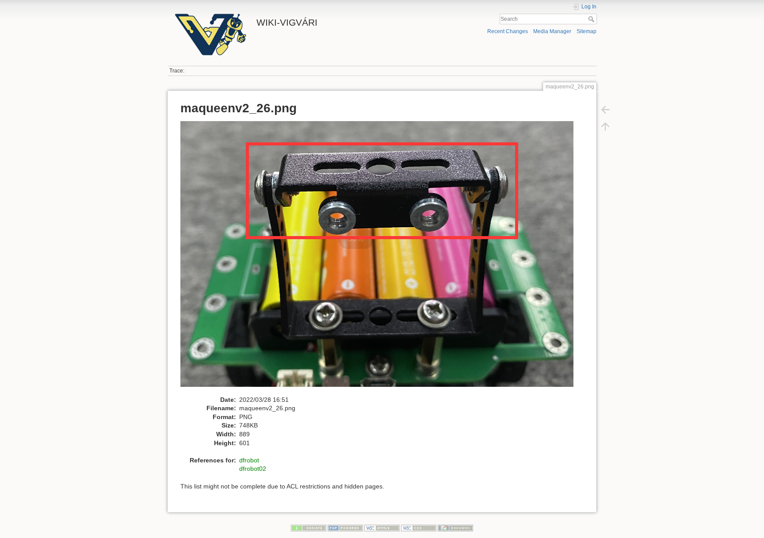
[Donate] (308, 527)
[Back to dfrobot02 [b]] (605, 109)
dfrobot (249, 460)
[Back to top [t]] (605, 126)
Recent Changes (507, 31)
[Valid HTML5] (382, 527)
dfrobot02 (252, 468)
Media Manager (552, 31)
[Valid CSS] (418, 527)
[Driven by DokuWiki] (455, 527)
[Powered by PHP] (345, 527)
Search (592, 19)
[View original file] (381, 257)
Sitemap (586, 31)
